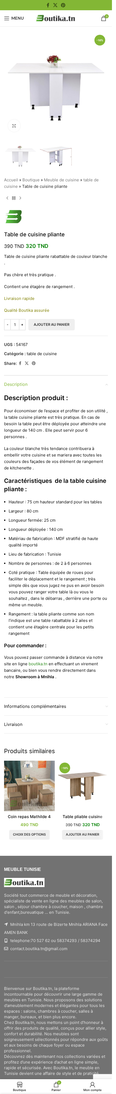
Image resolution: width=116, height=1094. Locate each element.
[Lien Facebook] (48, 5)
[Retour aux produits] (14, 198)
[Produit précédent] (7, 198)
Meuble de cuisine (61, 179)
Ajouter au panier (51, 324)
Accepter (56, 1084)
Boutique (31, 179)
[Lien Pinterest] (63, 5)
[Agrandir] (14, 126)
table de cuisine (42, 353)
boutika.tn (38, 663)
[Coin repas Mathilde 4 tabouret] (29, 786)
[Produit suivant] (20, 198)
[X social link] (55, 5)
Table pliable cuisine (83, 816)
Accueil (11, 179)
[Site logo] (56, 17)
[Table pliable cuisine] (82, 786)
